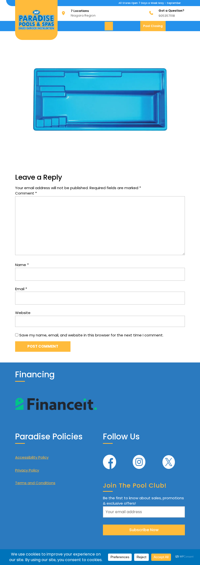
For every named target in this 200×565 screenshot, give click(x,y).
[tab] (109, 26)
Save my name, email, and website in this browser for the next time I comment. (91, 335)
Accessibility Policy (32, 457)
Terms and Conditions (35, 482)
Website (22, 312)
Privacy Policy (27, 470)
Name (22, 264)
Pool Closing (154, 27)
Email (21, 288)
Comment (26, 193)
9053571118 (167, 15)
